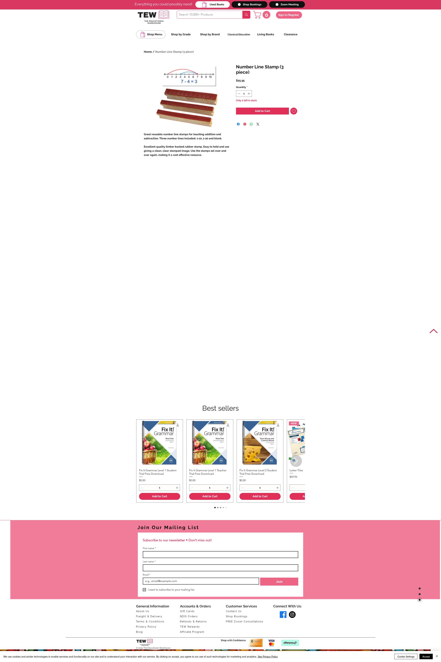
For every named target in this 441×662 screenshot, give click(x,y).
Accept (426, 656)
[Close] (437, 656)
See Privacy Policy (268, 656)
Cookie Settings (405, 656)
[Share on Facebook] (238, 124)
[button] (262, 15)
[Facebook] (283, 614)
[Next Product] (296, 461)
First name (149, 548)
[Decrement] (239, 94)
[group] (220, 461)
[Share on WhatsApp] (251, 124)
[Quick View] (159, 443)
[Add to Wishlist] (293, 111)
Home (148, 51)
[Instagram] (292, 614)
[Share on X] (258, 124)
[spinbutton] (244, 94)
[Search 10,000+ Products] (246, 14)
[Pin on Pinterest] (245, 124)
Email (146, 574)
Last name (149, 561)
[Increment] (249, 94)
